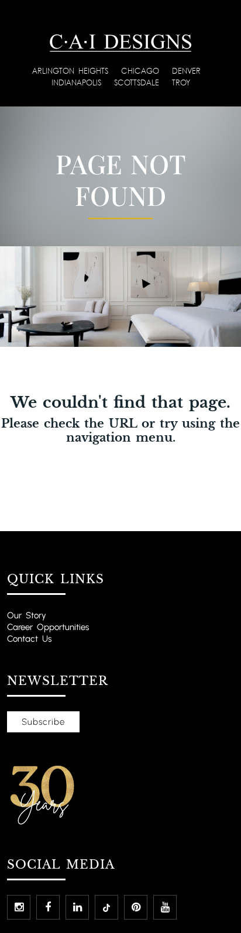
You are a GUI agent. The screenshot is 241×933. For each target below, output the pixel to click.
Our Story (26, 615)
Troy (181, 82)
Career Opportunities (48, 627)
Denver (188, 70)
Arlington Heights (72, 70)
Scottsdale (138, 82)
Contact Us (29, 639)
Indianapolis (78, 82)
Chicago (142, 70)
